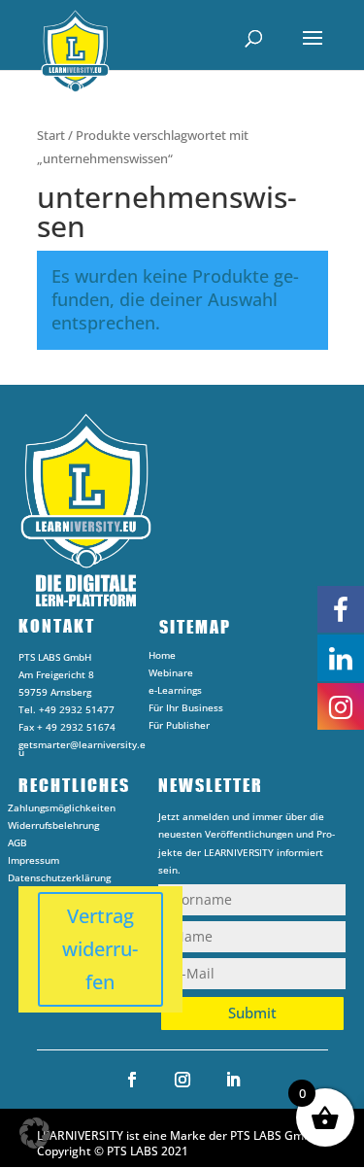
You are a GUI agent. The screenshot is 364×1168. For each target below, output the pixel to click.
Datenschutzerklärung (59, 880)
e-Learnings (175, 693)
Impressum (33, 863)
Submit (252, 1012)
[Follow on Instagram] (182, 1079)
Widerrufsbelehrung (53, 828)
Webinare (171, 675)
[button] (35, 1133)
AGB (17, 845)
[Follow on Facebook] (132, 1079)
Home (162, 658)
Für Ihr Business (186, 710)
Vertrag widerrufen (100, 949)
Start (51, 135)
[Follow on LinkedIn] (232, 1079)
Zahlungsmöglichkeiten (62, 810)
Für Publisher (179, 728)
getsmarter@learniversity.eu (82, 748)
